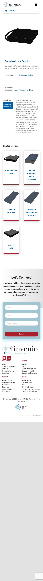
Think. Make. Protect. (9, 366)
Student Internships (28, 371)
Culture (24, 366)
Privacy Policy (7, 380)
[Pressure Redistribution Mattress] (32, 198)
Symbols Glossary (28, 387)
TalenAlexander (36, 415)
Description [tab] (7, 100)
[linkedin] (9, 358)
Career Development (29, 369)
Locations (5, 373)
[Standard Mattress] (11, 198)
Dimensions (10, 75)
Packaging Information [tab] (7, 106)
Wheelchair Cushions (26, 90)
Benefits (24, 364)
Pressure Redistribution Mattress (31, 212)
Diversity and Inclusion (29, 373)
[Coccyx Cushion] (11, 233)
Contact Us (6, 391)
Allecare (15, 90)
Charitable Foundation (29, 391)
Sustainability (26, 380)
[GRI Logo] (21, 404)
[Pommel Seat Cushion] (11, 159)
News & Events (27, 383)
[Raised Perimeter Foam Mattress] (32, 159)
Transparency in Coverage (31, 389)
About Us (5, 369)
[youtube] (4, 358)
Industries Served (8, 371)
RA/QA (24, 385)
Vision (4, 364)
